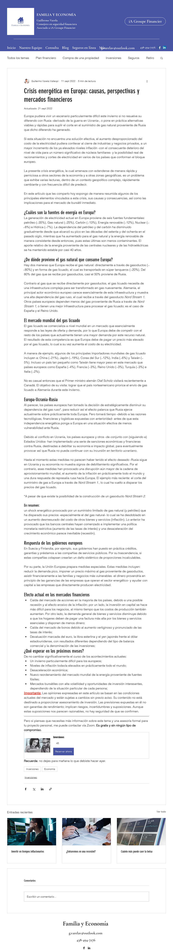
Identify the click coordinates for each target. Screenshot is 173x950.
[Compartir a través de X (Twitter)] (33, 789)
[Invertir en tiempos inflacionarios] (31, 831)
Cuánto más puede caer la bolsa (136, 851)
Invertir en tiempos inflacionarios (27, 851)
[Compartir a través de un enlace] (50, 789)
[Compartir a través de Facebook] (25, 789)
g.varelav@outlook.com (118, 48)
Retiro (150, 58)
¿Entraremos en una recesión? (80, 851)
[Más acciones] (147, 81)
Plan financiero (46, 58)
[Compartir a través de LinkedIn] (42, 789)
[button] (161, 58)
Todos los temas (18, 58)
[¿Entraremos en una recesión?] (86, 831)
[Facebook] (159, 47)
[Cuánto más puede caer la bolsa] (141, 831)
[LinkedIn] (164, 47)
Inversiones (113, 58)
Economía (49, 769)
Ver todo (161, 811)
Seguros (133, 58)
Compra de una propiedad (81, 58)
